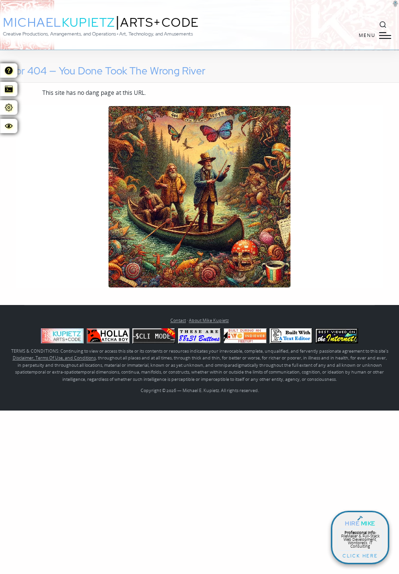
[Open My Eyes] (9, 126)
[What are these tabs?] (9, 70)
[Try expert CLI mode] (153, 335)
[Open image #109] (199, 196)
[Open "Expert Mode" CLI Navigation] (9, 89)
